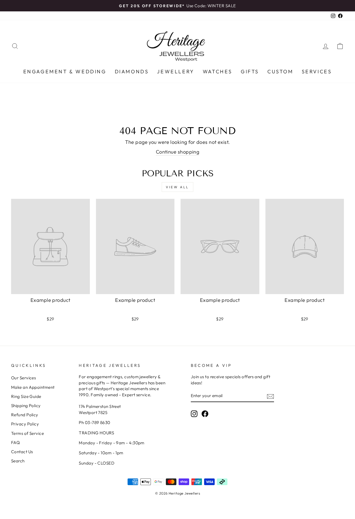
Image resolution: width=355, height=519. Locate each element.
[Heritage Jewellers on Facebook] (205, 413)
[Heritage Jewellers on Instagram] (194, 413)
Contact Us (22, 451)
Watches (217, 71)
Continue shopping (177, 152)
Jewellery (175, 71)
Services (317, 71)
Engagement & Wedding (64, 71)
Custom (280, 71)
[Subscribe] (270, 396)
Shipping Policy (26, 405)
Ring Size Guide (26, 396)
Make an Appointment (33, 387)
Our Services (23, 377)
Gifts (250, 71)
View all (177, 187)
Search (18, 460)
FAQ (15, 442)
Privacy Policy (25, 424)
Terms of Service (27, 433)
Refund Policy (24, 414)
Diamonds (132, 71)
